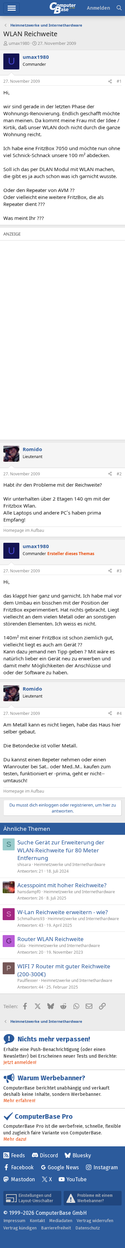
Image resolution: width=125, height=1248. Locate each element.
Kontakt (37, 1220)
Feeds (18, 1155)
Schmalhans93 (31, 918)
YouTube (76, 1179)
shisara (24, 864)
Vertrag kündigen (20, 1227)
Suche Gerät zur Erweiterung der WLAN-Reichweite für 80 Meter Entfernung (60, 850)
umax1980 (19, 43)
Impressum (14, 1220)
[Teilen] (110, 81)
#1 (119, 81)
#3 (119, 571)
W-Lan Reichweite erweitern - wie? (62, 912)
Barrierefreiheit (56, 1227)
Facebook (22, 1167)
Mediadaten (60, 1220)
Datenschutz (87, 1227)
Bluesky (81, 1155)
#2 (119, 474)
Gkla (21, 945)
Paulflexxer (27, 980)
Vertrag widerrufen (95, 1220)
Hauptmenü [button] (11, 8)
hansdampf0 (29, 892)
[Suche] (119, 8)
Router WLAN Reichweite (50, 939)
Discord (49, 1155)
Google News (63, 1167)
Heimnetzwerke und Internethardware (69, 864)
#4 (119, 713)
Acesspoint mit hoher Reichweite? (61, 885)
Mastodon (23, 1179)
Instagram (105, 1167)
